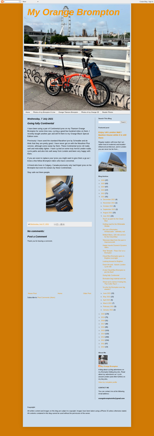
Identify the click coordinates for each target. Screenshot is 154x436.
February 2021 (108, 306)
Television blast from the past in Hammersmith (114, 241)
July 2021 (107, 216)
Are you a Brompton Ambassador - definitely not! (114, 230)
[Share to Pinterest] (63, 224)
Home (28, 112)
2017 (103, 324)
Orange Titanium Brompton (68, 112)
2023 (103, 190)
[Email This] (55, 224)
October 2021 (108, 206)
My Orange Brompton (73, 12)
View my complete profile (107, 382)
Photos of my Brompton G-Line (44, 112)
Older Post (87, 293)
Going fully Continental (111, 275)
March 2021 (107, 303)
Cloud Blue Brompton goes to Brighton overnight (113, 257)
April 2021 (107, 300)
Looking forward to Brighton (113, 261)
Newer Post (32, 293)
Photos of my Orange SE (90, 112)
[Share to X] (59, 224)
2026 (103, 180)
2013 (103, 337)
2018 (103, 320)
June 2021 (107, 293)
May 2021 (107, 297)
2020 (103, 314)
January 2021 (108, 310)
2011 (103, 344)
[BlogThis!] (57, 224)
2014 (103, 334)
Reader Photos (107, 112)
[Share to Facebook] (61, 224)
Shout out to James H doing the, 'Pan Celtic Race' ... (114, 283)
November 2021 (109, 203)
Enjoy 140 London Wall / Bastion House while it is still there (112, 135)
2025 (103, 183)
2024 (103, 187)
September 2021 (109, 209)
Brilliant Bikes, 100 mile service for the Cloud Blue (114, 236)
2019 (103, 317)
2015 (103, 330)
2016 (103, 327)
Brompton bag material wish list (114, 278)
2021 (103, 197)
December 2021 (109, 199)
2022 (103, 193)
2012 (103, 340)
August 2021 (108, 213)
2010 (103, 347)
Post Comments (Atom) (46, 297)
